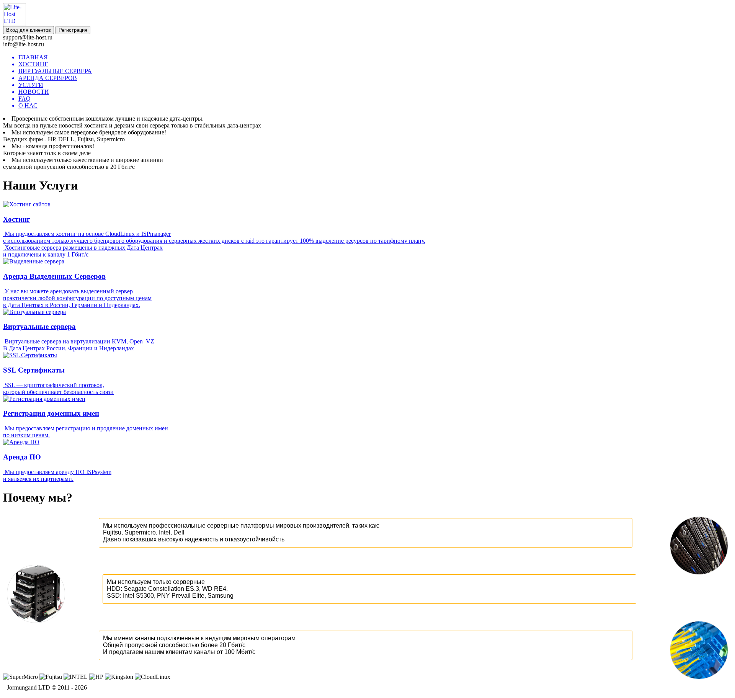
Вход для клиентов (28, 30)
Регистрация (73, 30)
